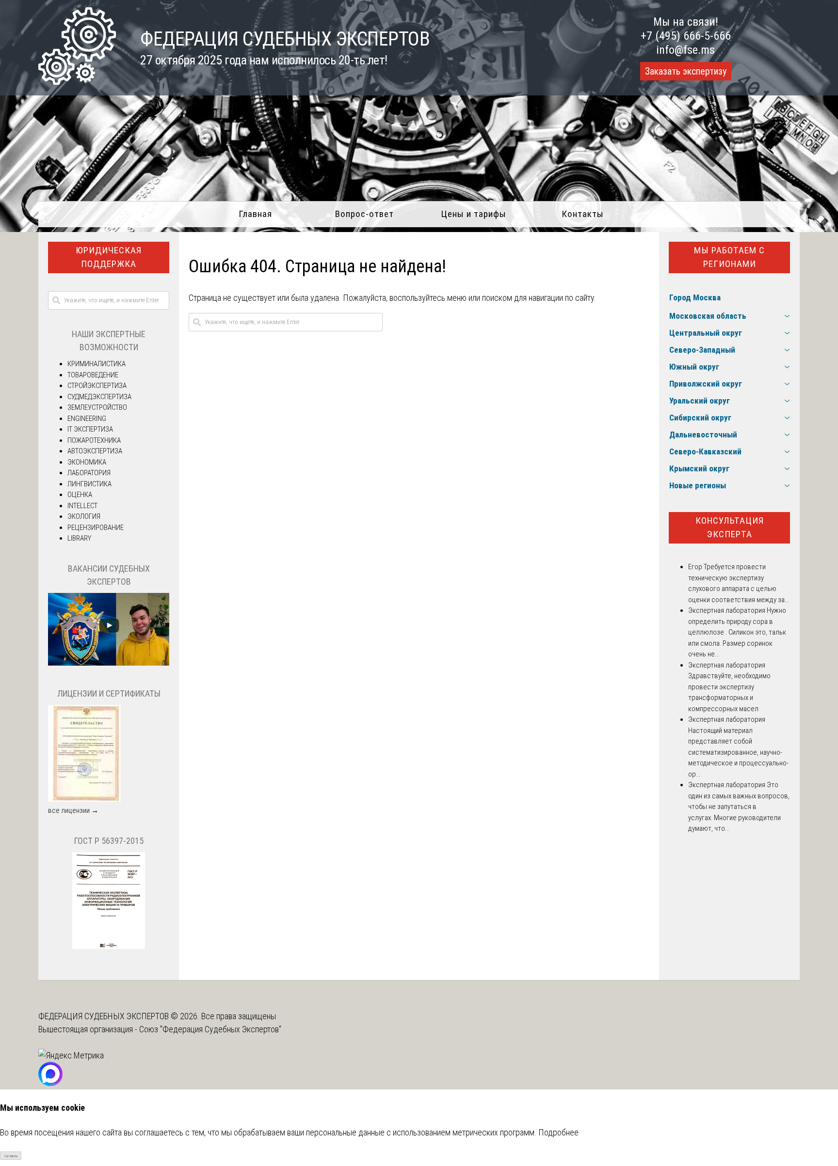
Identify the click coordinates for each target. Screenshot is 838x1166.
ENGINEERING (86, 418)
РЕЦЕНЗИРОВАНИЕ (95, 527)
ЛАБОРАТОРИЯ (89, 472)
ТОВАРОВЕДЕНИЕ (92, 375)
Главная (255, 213)
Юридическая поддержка (109, 257)
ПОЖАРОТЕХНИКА (94, 440)
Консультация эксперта (729, 527)
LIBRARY (79, 538)
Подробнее (558, 1132)
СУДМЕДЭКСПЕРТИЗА (99, 396)
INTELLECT (82, 505)
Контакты (583, 213)
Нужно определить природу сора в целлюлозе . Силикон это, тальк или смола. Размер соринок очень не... (737, 632)
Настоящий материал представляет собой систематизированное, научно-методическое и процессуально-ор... (738, 752)
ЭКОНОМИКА (86, 462)
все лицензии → (73, 810)
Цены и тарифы (473, 213)
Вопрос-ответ (364, 213)
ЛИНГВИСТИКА (89, 484)
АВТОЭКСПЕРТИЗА (94, 451)
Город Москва (695, 297)
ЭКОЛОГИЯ (83, 516)
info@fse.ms (685, 50)
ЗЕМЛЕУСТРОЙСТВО (97, 407)
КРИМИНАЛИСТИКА (96, 363)
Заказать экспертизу (685, 71)
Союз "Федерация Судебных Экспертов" (210, 1029)
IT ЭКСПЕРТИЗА (90, 429)
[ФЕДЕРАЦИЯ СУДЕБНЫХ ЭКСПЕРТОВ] (77, 82)
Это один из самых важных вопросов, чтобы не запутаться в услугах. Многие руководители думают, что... (739, 806)
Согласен (10, 1156)
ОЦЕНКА (79, 494)
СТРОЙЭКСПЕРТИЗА (97, 385)
